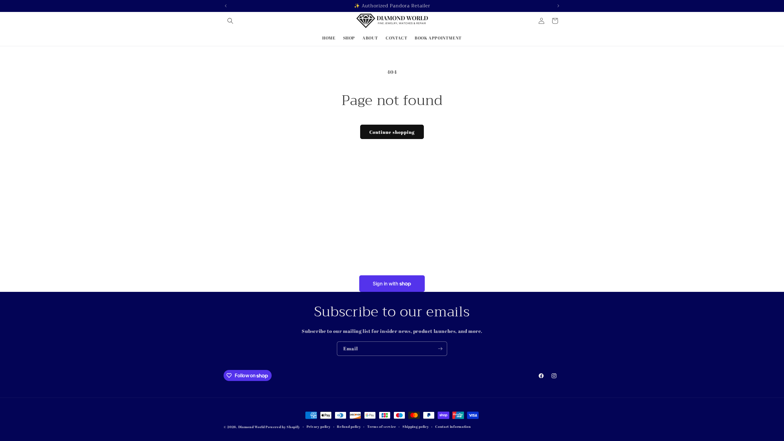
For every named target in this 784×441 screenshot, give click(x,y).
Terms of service (381, 426)
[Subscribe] (440, 348)
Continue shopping (392, 132)
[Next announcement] (558, 6)
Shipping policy (415, 426)
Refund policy (349, 426)
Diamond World (252, 426)
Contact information (453, 426)
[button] (230, 21)
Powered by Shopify (283, 426)
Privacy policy (319, 426)
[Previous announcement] (225, 6)
